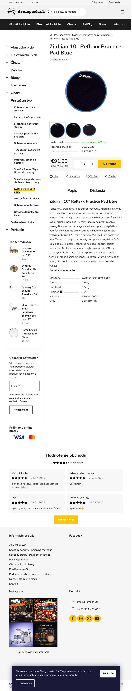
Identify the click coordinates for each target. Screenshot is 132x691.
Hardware (18, 85)
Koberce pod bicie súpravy (25, 109)
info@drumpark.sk (87, 602)
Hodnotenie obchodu (66, 455)
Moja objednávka (18, 559)
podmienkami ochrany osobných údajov (20, 400)
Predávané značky (19, 569)
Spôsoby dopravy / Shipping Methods (30, 550)
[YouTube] (97, 618)
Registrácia (114, 2)
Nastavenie (25, 683)
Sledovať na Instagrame (35, 652)
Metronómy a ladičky (26, 198)
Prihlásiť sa (21, 410)
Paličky (16, 70)
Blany (15, 77)
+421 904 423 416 (88, 609)
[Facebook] (73, 618)
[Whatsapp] (89, 618)
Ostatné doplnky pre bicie (26, 213)
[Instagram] (81, 618)
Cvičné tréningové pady (24, 190)
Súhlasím (108, 673)
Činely (15, 62)
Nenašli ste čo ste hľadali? (24, 579)
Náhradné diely (22, 222)
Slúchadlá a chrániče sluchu (26, 125)
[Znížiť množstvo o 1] (76, 164)
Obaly (15, 93)
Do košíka (109, 164)
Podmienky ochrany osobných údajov (30, 574)
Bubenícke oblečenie (26, 205)
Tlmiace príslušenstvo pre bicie (27, 151)
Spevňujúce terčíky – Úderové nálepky (26, 171)
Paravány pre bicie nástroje (25, 161)
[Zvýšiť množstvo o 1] (92, 164)
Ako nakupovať (16, 2)
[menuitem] (19, 24)
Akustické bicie (22, 47)
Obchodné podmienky (21, 564)
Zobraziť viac (66, 519)
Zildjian (63, 59)
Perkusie (17, 229)
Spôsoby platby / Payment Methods (29, 555)
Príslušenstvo (21, 100)
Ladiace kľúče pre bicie (27, 117)
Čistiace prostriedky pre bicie (26, 135)
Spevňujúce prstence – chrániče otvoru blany (27, 180)
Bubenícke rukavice (25, 143)
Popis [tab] (72, 190)
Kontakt (13, 584)
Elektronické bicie (24, 55)
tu (76, 675)
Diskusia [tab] (97, 190)
